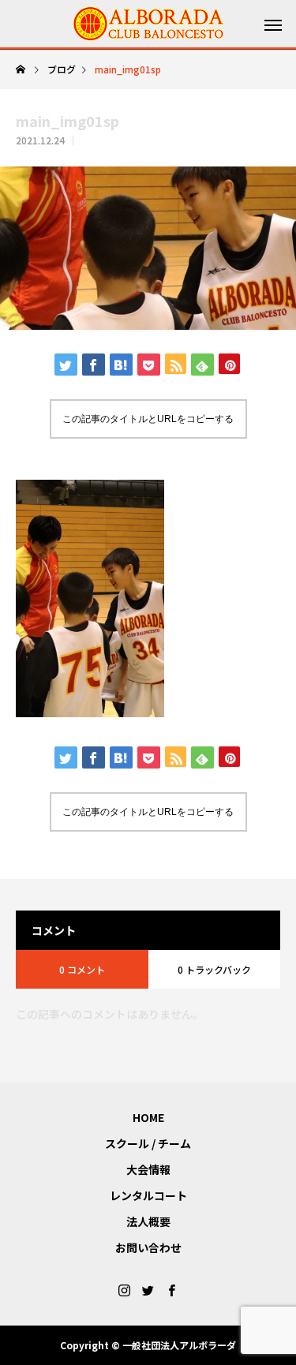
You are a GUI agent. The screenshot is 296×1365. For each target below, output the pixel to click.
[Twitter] (148, 1290)
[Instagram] (125, 1290)
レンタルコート (148, 1195)
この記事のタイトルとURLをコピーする (148, 418)
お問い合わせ (148, 1247)
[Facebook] (172, 1290)
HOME (148, 1117)
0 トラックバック (214, 969)
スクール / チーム (148, 1143)
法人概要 (148, 1221)
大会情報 (148, 1169)
